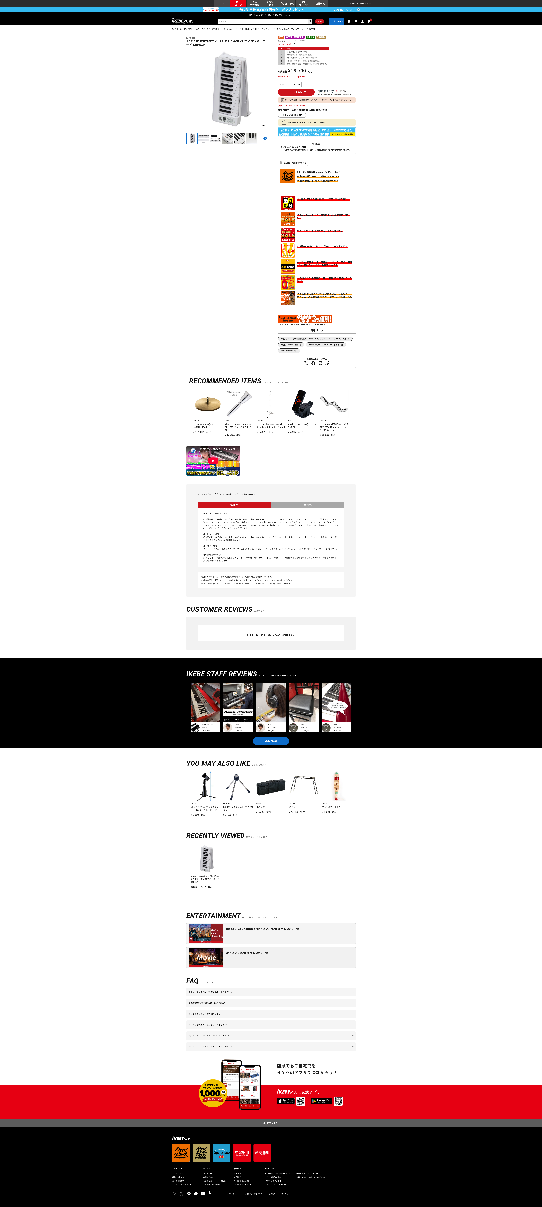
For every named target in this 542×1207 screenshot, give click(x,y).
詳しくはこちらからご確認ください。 (320, 1029)
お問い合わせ (208, 1177)
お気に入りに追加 (290, 115)
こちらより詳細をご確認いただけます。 (233, 1050)
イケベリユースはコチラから (226, 1039)
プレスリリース (285, 1194)
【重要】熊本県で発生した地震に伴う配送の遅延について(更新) (271, 15)
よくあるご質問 (178, 1181)
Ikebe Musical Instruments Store (277, 1173)
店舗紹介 (237, 1177)
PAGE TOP (273, 1123)
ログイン (354, 3)
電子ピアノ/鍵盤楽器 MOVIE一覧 (247, 953)
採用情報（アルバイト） (243, 1185)
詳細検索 (319, 21)
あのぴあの (286, 147)
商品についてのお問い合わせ (295, 163)
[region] (271, 866)
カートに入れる (294, 92)
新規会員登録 (365, 3)
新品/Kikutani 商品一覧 (291, 344)
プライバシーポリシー (231, 1194)
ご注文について (178, 1173)
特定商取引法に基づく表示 (254, 1194)
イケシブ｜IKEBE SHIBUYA (275, 1185)
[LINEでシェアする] (320, 363)
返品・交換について (180, 1177)
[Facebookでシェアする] (313, 363)
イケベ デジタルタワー (274, 1181)
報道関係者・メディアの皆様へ (215, 1181)
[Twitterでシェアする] (306, 363)
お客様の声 (207, 1173)
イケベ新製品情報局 (273, 1177)
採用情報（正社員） (242, 1181)
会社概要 (237, 1173)
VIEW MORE (271, 741)
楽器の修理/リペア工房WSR (307, 1173)
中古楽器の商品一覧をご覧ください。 (272, 1018)
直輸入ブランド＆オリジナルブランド (311, 1177)
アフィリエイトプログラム (182, 1185)
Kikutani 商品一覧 (289, 350)
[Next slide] (265, 138)
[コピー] (327, 363)
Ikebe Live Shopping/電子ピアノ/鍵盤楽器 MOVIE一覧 (262, 929)
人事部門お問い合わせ (211, 1185)
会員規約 (272, 1194)
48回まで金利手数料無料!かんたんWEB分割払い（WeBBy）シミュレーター (319, 100)
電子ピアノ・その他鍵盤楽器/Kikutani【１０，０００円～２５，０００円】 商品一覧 (316, 338)
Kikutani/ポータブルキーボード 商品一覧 (326, 344)
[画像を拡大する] (263, 125)
